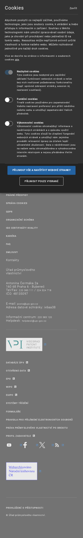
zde (17, 59)
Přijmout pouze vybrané (41, 181)
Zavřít (73, 8)
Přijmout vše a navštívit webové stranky (41, 170)
